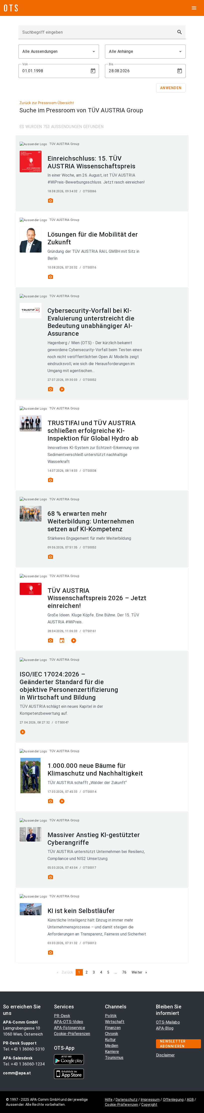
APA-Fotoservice (69, 1027)
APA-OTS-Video (68, 1021)
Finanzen (113, 1027)
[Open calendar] (93, 71)
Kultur (110, 1039)
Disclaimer (165, 1055)
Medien (111, 1045)
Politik (111, 1015)
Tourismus (114, 1057)
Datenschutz (127, 1100)
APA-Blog (164, 1028)
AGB (190, 1100)
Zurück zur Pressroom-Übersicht (46, 103)
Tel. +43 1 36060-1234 (24, 1064)
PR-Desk (62, 1015)
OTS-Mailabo (168, 1022)
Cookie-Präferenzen (72, 1033)
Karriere (112, 1051)
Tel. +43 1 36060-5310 (24, 1049)
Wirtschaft (115, 1021)
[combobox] (58, 52)
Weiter (141, 972)
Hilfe (108, 1100)
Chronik (111, 1033)
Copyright (149, 1105)
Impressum (150, 1100)
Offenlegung (173, 1100)
